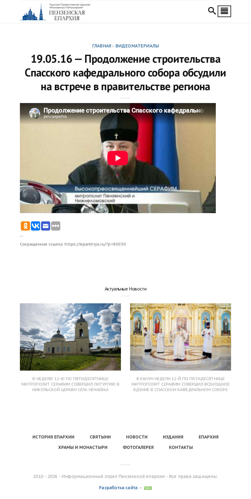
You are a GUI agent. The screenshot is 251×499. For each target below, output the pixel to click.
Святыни (100, 437)
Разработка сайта (118, 487)
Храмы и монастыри (82, 447)
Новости (137, 437)
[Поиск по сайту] (212, 11)
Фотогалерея (138, 447)
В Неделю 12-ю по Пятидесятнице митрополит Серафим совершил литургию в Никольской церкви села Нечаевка (70, 384)
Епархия (209, 437)
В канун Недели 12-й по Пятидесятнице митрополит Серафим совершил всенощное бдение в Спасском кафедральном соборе (181, 384)
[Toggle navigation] (224, 11)
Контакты (181, 447)
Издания (173, 437)
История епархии (53, 437)
